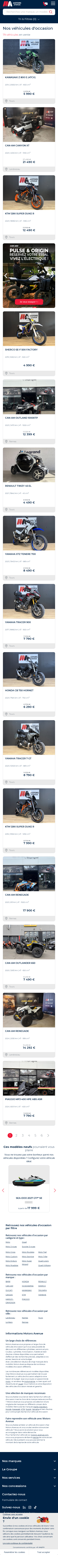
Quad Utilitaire (44, 1265)
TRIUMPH (42, 1290)
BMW (8, 1281)
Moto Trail (42, 1252)
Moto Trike (42, 1257)
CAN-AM (9, 1286)
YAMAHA (42, 1295)
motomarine (29, 1381)
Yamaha (35, 1409)
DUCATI (9, 1290)
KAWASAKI (27, 1290)
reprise (36, 1437)
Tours (40, 1318)
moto (8, 1381)
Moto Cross (10, 1252)
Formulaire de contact (14, 1500)
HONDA (25, 1281)
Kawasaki (16, 1409)
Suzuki (28, 1409)
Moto (8, 1242)
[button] (6, 276)
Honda (8, 1409)
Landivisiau (10, 1318)
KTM (24, 1295)
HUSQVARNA (28, 1286)
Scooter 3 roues (28, 1247)
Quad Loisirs (43, 1261)
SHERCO (42, 1286)
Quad (24, 1242)
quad (20, 1384)
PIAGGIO (26, 1299)
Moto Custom (11, 1257)
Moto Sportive (28, 1257)
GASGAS (9, 1295)
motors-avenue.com (39, 1435)
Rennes (25, 1322)
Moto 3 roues (11, 1247)
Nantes (25, 1318)
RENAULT (42, 1281)
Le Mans (9, 1322)
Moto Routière (28, 1252)
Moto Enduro (11, 1261)
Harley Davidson (40, 1407)
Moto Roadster (12, 1265)
